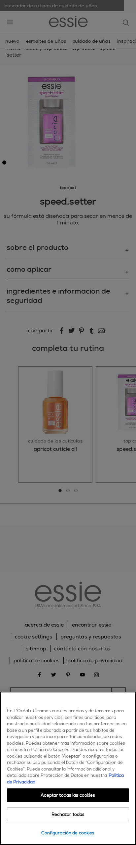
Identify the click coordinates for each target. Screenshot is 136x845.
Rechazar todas (68, 814)
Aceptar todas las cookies (68, 795)
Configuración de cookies (67, 833)
